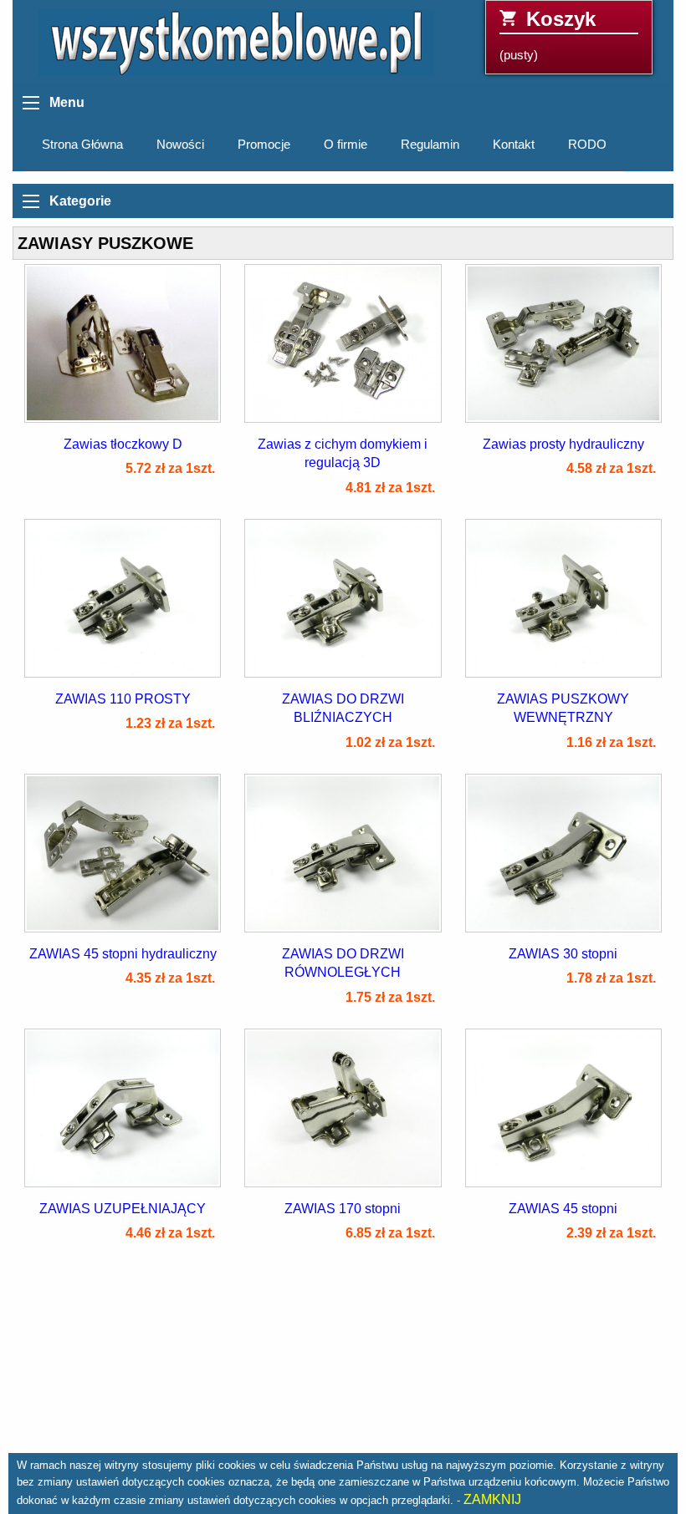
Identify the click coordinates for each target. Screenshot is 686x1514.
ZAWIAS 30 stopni (563, 954)
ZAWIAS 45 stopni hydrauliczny (123, 954)
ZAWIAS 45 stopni (563, 1209)
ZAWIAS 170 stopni (342, 1209)
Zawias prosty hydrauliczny (563, 444)
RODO (587, 144)
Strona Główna (82, 144)
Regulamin (430, 144)
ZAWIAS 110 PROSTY (123, 699)
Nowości (180, 144)
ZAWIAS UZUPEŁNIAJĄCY (122, 1209)
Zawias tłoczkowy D (123, 444)
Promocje (264, 144)
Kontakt (514, 144)
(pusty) (547, 35)
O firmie (345, 144)
